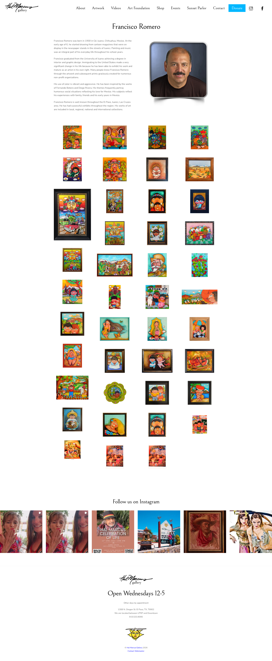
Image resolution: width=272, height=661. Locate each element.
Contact (219, 8)
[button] (21, 531)
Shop (160, 8)
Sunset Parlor (196, 8)
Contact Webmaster (136, 651)
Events (175, 8)
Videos (116, 8)
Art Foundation (139, 8)
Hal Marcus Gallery (135, 647)
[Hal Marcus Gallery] (21, 12)
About (80, 8)
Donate (237, 8)
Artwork (98, 8)
